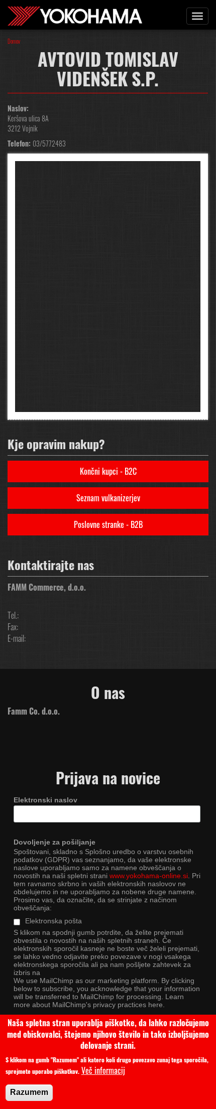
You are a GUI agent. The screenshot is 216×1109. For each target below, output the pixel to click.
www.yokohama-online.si (149, 876)
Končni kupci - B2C (108, 471)
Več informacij (103, 1070)
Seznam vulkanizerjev (108, 498)
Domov (14, 41)
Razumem (29, 1092)
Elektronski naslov (45, 800)
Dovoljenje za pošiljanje (54, 842)
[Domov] (75, 15)
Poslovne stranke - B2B (108, 524)
